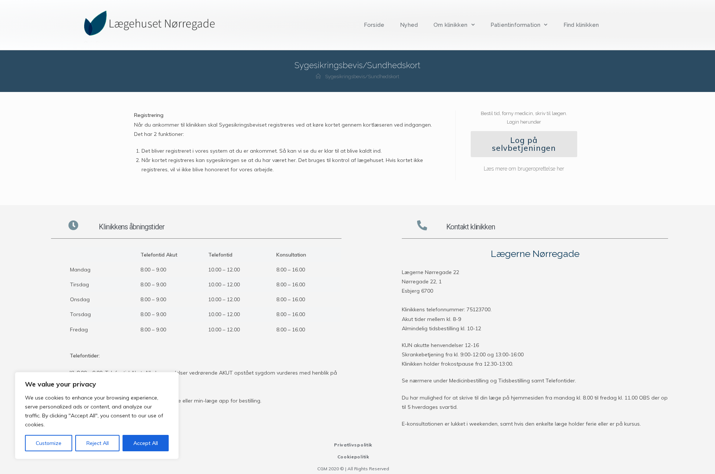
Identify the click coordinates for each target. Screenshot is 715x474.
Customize (48, 443)
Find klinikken (581, 25)
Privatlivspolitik (353, 445)
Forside (374, 25)
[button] (524, 144)
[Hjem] (318, 76)
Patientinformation (515, 25)
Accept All (145, 443)
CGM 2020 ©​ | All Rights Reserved (353, 468)
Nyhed (409, 25)
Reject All (97, 443)
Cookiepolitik (353, 456)
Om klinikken (450, 25)
